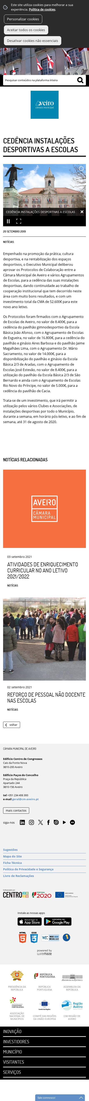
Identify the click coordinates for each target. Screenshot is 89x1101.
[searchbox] (44, 80)
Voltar (13, 725)
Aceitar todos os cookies (26, 30)
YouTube (64, 823)
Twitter (40, 822)
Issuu (56, 822)
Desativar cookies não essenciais (32, 40)
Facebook (48, 822)
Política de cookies (42, 9)
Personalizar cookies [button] (23, 19)
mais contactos (16, 810)
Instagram (31, 822)
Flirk (72, 822)
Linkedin (22, 822)
